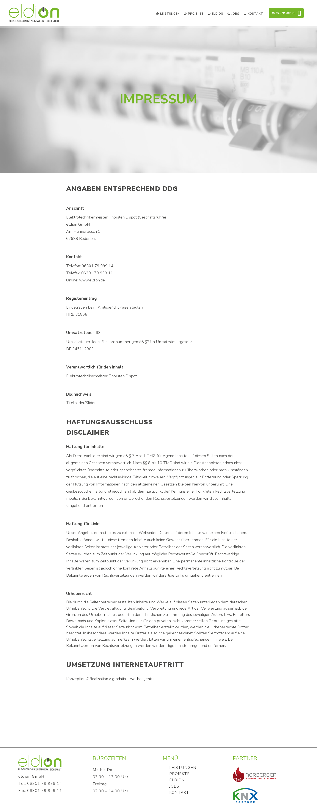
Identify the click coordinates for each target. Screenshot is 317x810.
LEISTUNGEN (182, 767)
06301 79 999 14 (283, 13)
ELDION (177, 780)
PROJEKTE (179, 774)
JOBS (174, 786)
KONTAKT (179, 792)
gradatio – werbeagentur (133, 678)
